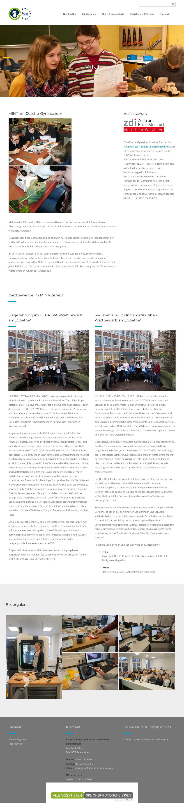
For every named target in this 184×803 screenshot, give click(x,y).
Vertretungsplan (17, 739)
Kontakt (73, 727)
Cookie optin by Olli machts (124, 800)
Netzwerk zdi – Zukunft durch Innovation (146, 146)
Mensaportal (15, 743)
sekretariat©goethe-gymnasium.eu (94, 767)
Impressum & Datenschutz (147, 727)
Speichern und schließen (108, 795)
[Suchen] (173, 4)
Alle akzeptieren (67, 795)
